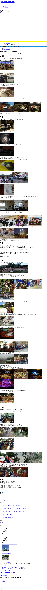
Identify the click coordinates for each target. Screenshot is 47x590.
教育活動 (3, 581)
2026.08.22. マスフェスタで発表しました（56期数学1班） (11, 566)
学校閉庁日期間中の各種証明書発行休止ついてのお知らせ (11, 505)
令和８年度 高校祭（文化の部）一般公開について (9, 544)
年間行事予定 (4, 583)
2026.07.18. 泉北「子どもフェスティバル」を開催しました (11, 568)
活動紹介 (5, 35)
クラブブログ (6, 36)
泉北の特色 (3, 26)
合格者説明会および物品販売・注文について (9, 517)
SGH (2, 43)
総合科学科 (5, 28)
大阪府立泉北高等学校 (4, 575)
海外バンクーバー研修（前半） (6, 562)
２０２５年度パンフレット (4, 522)
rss (2, 9)
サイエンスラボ (15, 565)
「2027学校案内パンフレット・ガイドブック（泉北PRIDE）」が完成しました (14, 508)
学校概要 (5, 16)
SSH (4, 43)
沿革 (4, 17)
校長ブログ (7, 15)
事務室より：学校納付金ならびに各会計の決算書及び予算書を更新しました (13, 511)
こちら (23, 53)
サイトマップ (4, 6)
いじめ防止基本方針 (6, 25)
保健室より (5, 33)
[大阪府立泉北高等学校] (7, 2)
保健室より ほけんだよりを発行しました (8, 514)
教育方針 (5, 18)
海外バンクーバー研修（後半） (6, 553)
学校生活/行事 (4, 30)
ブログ (3, 37)
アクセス (5, 19)
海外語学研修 (8, 43)
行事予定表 (5, 31)
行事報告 (7, 32)
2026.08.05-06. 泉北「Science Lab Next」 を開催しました (11, 567)
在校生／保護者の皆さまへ (6, 7)
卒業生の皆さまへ (4, 5)
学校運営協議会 (6, 22)
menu (1, 12)
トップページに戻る (3, 500)
